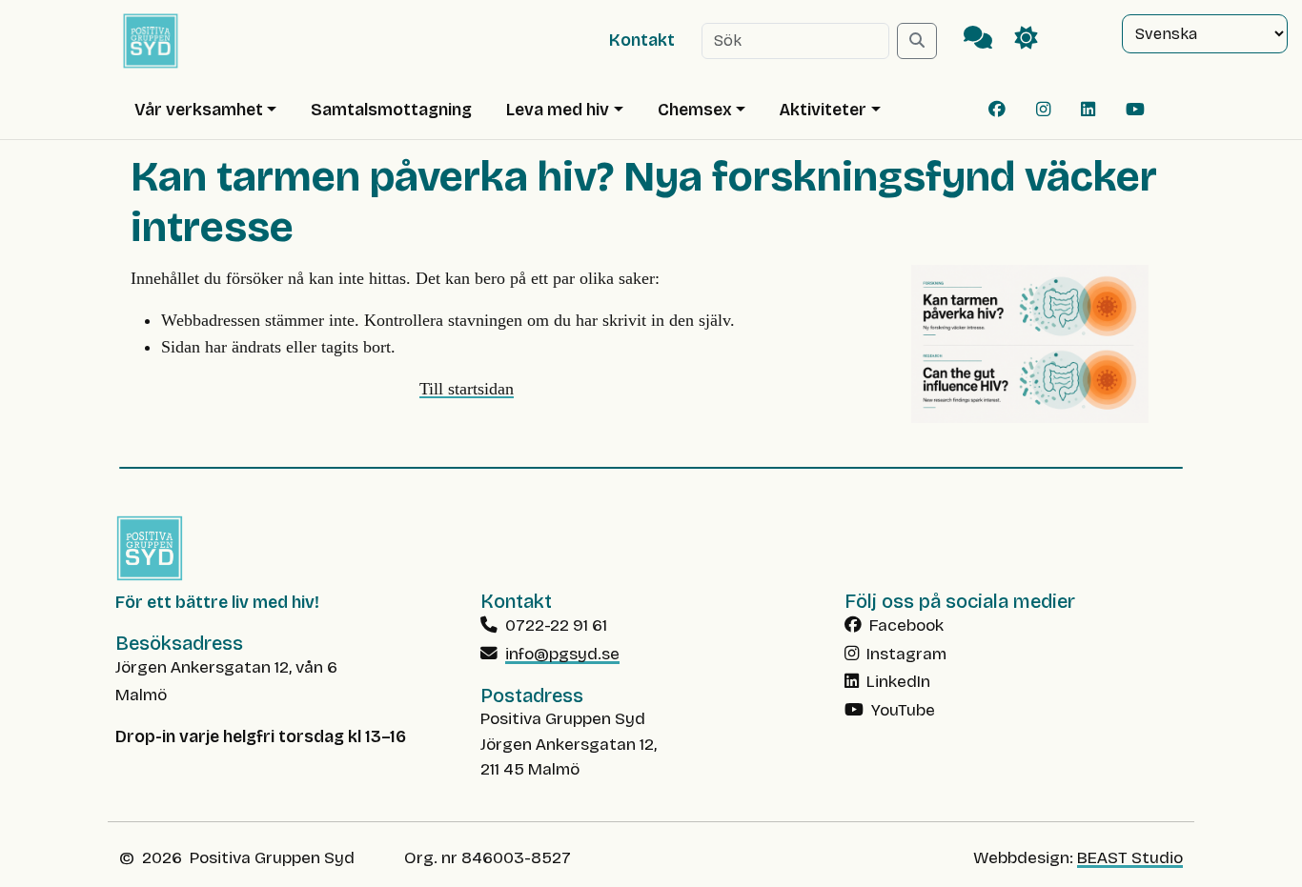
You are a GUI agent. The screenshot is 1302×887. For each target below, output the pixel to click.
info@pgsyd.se (562, 654)
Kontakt (642, 40)
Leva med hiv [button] (557, 110)
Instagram (904, 654)
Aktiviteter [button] (823, 110)
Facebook (904, 625)
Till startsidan (466, 388)
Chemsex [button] (695, 110)
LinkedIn (896, 682)
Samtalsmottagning (391, 110)
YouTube (901, 710)
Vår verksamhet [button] (198, 110)
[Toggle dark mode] (1026, 40)
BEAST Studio (1130, 858)
